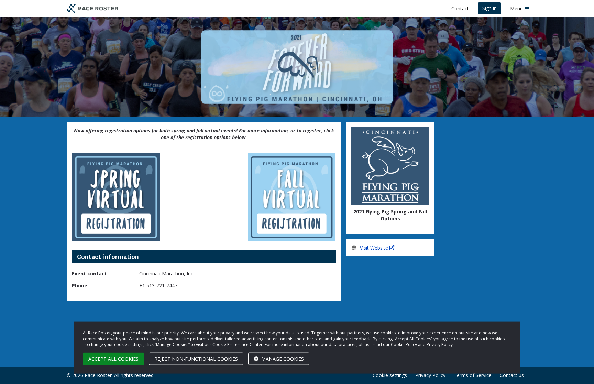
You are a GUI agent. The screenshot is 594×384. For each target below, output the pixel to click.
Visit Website (374, 247)
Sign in (489, 8)
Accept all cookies (113, 358)
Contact (460, 8)
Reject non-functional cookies (196, 358)
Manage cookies (282, 358)
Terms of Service (473, 375)
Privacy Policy (430, 375)
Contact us (512, 375)
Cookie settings (390, 375)
